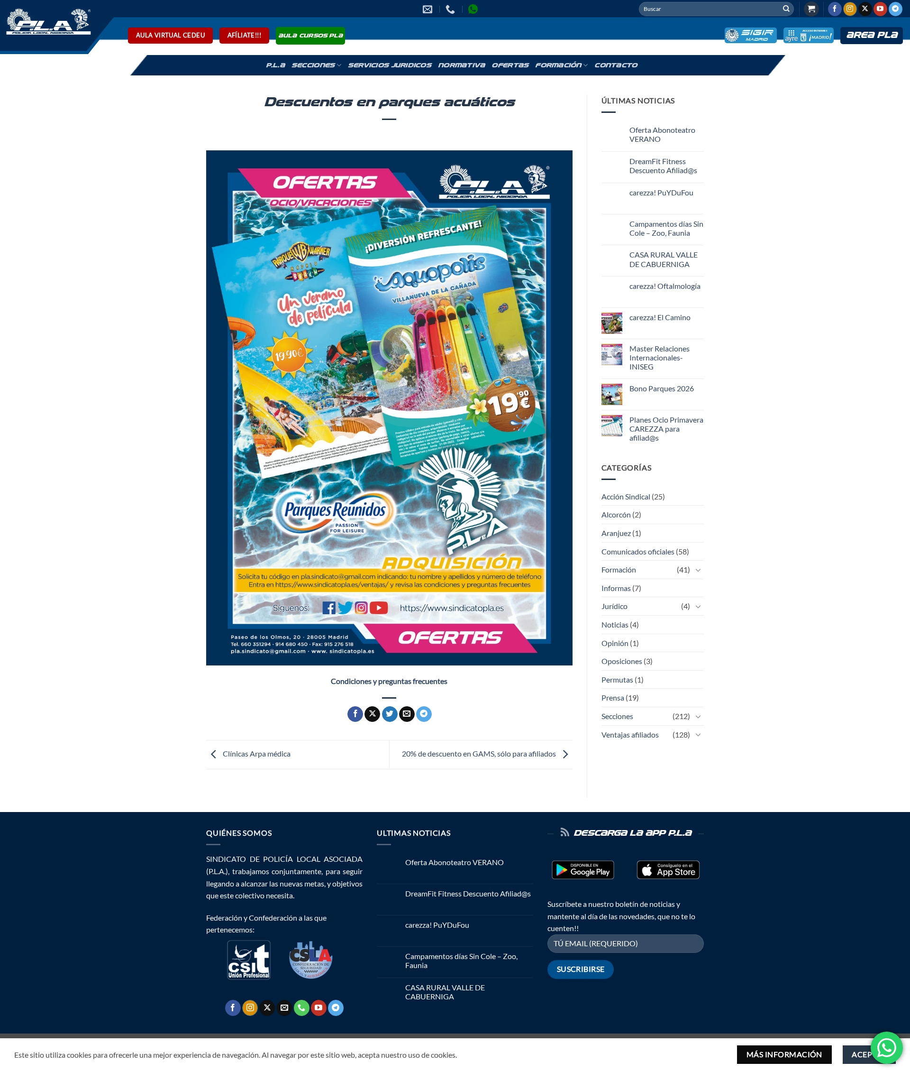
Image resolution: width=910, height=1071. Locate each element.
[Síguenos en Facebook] (835, 9)
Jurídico (614, 605)
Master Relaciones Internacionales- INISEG (659, 357)
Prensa (612, 697)
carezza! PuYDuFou (661, 192)
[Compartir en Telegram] (424, 714)
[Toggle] (698, 569)
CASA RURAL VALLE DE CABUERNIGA (663, 259)
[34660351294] (474, 9)
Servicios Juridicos (389, 65)
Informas (616, 587)
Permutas (617, 679)
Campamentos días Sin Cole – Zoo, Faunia (666, 228)
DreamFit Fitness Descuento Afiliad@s (663, 166)
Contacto (615, 65)
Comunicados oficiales (637, 551)
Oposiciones (621, 660)
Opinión (614, 642)
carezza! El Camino (660, 317)
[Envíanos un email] (284, 1008)
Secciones (313, 65)
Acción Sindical (625, 496)
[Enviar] (786, 9)
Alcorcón (616, 514)
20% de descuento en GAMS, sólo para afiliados (479, 753)
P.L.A (275, 65)
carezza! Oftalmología (665, 285)
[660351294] (451, 9)
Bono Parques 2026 (661, 388)
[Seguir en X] (865, 9)
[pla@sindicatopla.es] (429, 9)
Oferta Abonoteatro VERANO (662, 134)
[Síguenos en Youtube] (880, 9)
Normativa (461, 65)
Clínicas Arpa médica (256, 753)
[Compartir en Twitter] (390, 714)
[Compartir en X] (372, 714)
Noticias (614, 624)
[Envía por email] (407, 714)
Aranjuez (616, 532)
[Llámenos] (301, 1008)
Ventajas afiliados (630, 734)
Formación (558, 65)
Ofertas (509, 65)
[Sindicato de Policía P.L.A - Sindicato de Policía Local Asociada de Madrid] (47, 21)
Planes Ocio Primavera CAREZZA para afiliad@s (666, 428)
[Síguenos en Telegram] (895, 9)
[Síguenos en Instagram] (850, 9)
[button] (811, 9)
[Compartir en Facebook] (355, 714)
